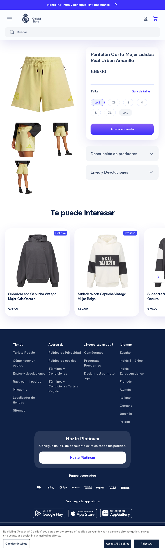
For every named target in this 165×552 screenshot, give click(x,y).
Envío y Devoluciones (109, 172)
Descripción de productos (114, 153)
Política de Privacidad (64, 352)
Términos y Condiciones (57, 371)
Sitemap (19, 410)
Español (125, 352)
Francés (126, 381)
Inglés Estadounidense (132, 371)
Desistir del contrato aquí (99, 376)
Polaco (125, 422)
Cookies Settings (16, 543)
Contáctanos (93, 352)
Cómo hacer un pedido (24, 363)
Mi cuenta (20, 389)
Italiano (125, 397)
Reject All (146, 543)
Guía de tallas (141, 91)
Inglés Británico (131, 361)
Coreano (126, 406)
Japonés (126, 414)
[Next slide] (158, 277)
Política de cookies (62, 361)
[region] (82, 539)
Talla (94, 91)
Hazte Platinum (82, 457)
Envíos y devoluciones (29, 373)
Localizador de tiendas (24, 400)
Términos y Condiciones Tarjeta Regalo (63, 386)
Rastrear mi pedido (27, 381)
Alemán (125, 389)
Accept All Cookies (117, 543)
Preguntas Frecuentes (92, 363)
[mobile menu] (9, 19)
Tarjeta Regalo (24, 352)
